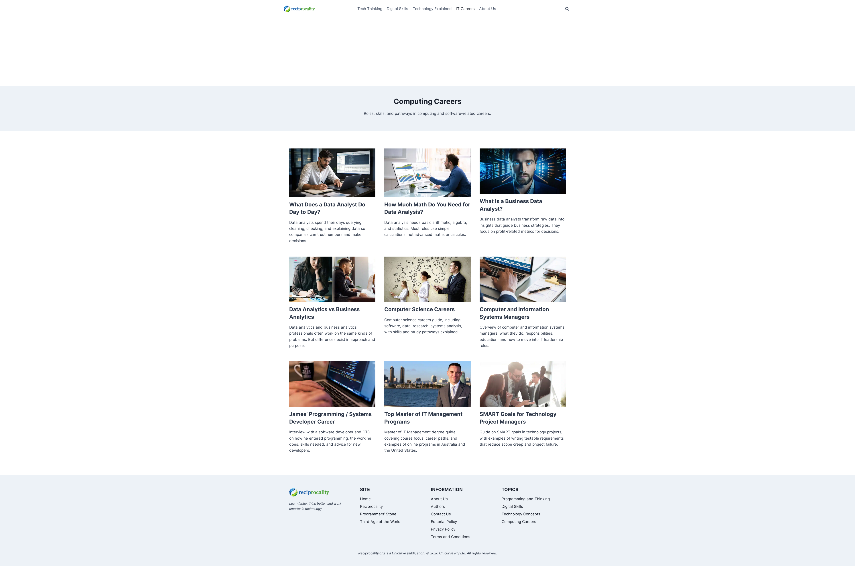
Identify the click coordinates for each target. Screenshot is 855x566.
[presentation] (332, 172)
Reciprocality (371, 506)
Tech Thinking (369, 8)
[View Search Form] (567, 9)
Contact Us (441, 514)
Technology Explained (432, 8)
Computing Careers (519, 521)
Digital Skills (397, 8)
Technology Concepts (521, 514)
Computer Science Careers (419, 309)
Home (365, 499)
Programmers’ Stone (378, 514)
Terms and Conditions (450, 537)
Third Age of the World (380, 521)
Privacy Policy (443, 529)
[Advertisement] (427, 52)
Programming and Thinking (526, 499)
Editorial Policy (444, 521)
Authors (438, 506)
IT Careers (465, 8)
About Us (439, 499)
